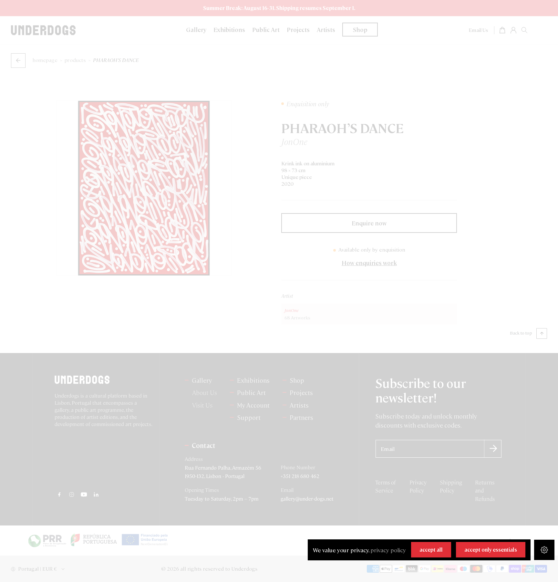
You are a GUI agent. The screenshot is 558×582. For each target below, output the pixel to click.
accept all (431, 549)
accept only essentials (490, 549)
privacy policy (388, 550)
